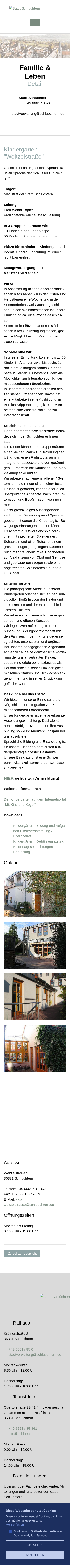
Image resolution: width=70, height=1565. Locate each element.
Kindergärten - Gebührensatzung (38, 841)
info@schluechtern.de (25, 1434)
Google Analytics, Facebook (38, 1533)
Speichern (35, 1544)
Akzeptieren (35, 1554)
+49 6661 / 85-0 (37, 103)
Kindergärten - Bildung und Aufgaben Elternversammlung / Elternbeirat (39, 831)
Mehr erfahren (15, 1524)
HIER (9, 778)
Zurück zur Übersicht (22, 1253)
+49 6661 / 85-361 (23, 1428)
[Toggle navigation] (35, 22)
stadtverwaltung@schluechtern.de (38, 114)
